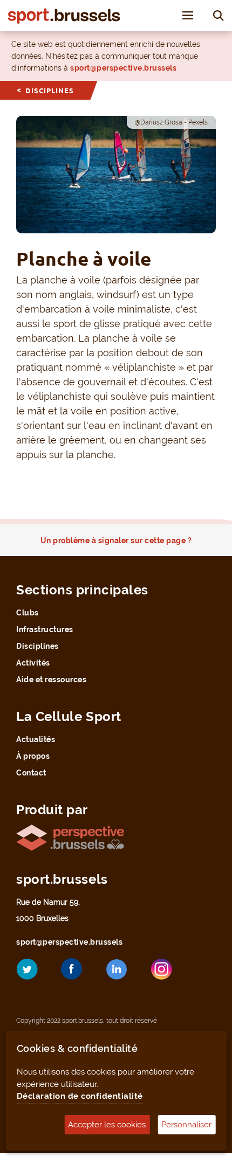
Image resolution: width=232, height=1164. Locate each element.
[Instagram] (169, 973)
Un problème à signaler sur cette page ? (116, 540)
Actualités (35, 739)
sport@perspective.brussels (123, 68)
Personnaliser (186, 1125)
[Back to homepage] (64, 15)
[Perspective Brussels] (70, 836)
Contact (31, 772)
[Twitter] (35, 973)
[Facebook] (80, 973)
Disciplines (49, 90)
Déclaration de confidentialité (80, 1096)
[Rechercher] (218, 14)
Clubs (27, 612)
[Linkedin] (125, 973)
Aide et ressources (51, 679)
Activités (33, 663)
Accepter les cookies (107, 1125)
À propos (33, 756)
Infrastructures (44, 629)
